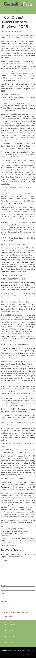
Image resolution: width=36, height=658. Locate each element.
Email (3, 593)
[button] (18, 10)
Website (4, 601)
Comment (5, 560)
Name (3, 585)
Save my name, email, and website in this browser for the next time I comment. (18, 611)
